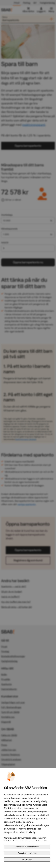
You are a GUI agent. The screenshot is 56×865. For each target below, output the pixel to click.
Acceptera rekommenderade (27, 847)
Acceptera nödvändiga (27, 853)
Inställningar (27, 859)
